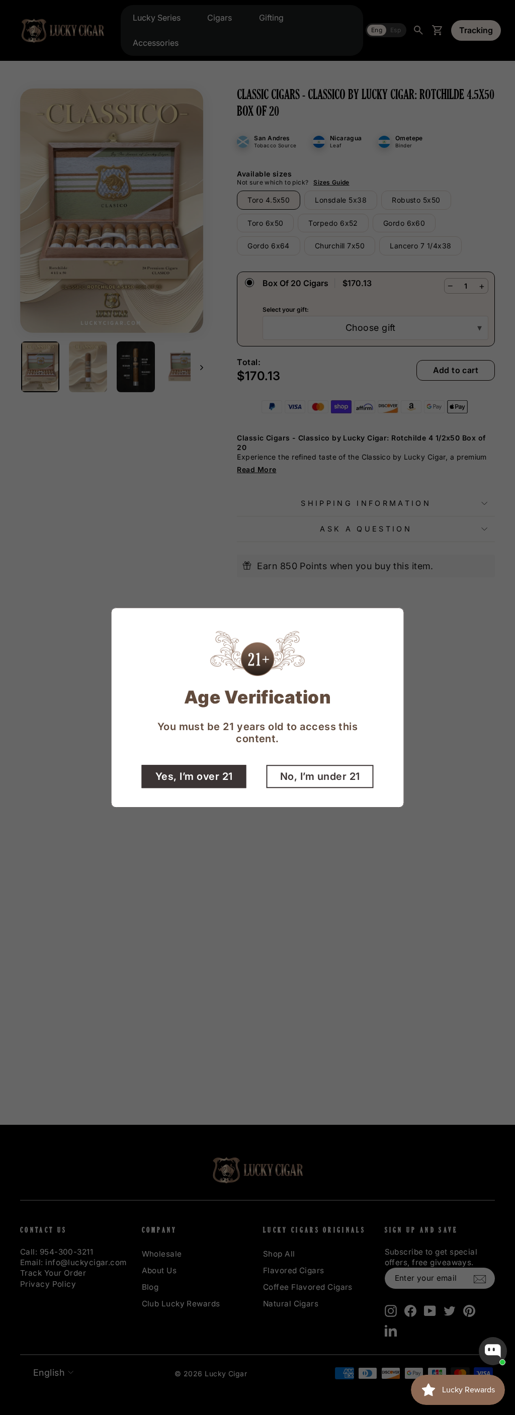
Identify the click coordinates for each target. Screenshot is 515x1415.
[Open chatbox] (493, 1351)
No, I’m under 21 (320, 776)
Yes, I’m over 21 (194, 776)
